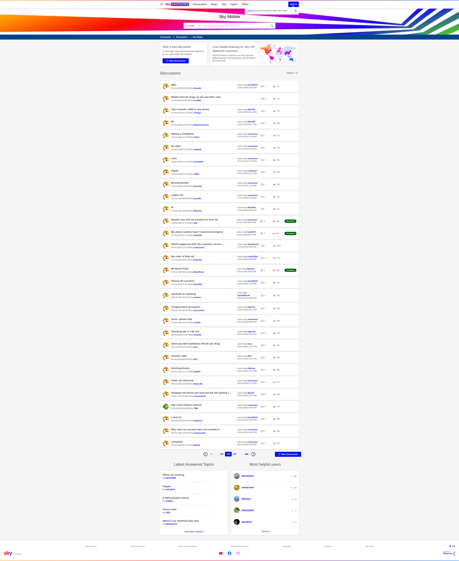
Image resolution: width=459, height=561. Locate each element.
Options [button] (290, 73)
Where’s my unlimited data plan (181, 521)
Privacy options (91, 546)
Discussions (200, 4)
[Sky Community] (177, 4)
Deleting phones (180, 368)
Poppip (167, 486)
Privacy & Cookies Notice (187, 546)
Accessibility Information (239, 546)
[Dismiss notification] (296, 11)
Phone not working (173, 475)
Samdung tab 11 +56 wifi (185, 331)
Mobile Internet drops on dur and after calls (196, 97)
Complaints (286, 546)
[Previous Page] (205, 454)
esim (174, 158)
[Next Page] (253, 454)
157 (235, 454)
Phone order (170, 509)
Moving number (180, 183)
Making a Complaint (182, 134)
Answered (290, 221)
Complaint (177, 441)
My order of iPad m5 (182, 256)
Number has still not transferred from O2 (194, 219)
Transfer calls (179, 356)
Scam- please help (181, 319)
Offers (245, 4)
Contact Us (328, 546)
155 (222, 454)
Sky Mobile (229, 16)
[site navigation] (161, 4)
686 (246, 454)
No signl (176, 146)
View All (265, 531)
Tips (224, 4)
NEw (173, 85)
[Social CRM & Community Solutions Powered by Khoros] (449, 553)
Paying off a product (182, 281)
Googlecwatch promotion (185, 307)
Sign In (293, 4)
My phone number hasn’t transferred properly (197, 232)
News (214, 4)
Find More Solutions (194, 531)
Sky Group (370, 546)
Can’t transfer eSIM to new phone (190, 109)
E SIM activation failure (176, 498)
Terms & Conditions (137, 546)
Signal (174, 170)
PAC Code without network (186, 405)
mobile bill (177, 195)
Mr (172, 121)
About (234, 4)
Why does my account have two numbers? (195, 429)
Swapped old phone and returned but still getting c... (201, 392)
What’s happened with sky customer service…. (198, 244)
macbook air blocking (183, 294)
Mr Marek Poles (180, 268)
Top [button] (453, 546)
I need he (176, 417)
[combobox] (235, 26)
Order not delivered (182, 380)
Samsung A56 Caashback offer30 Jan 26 (194, 343)
